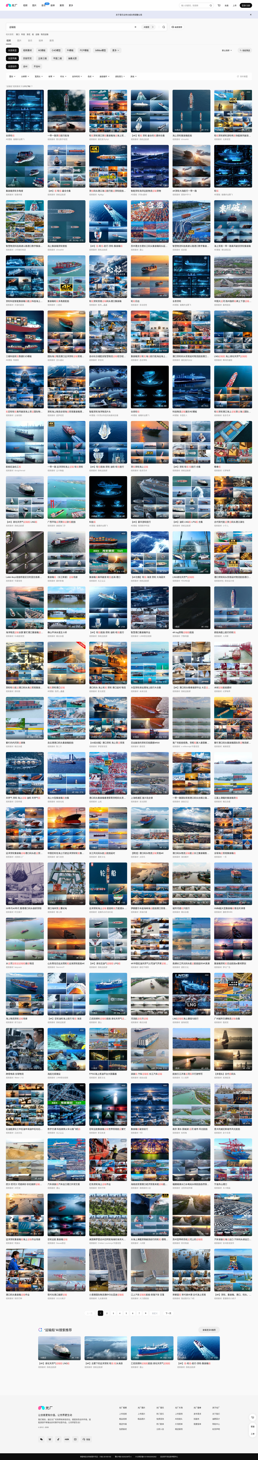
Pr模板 (70, 50)
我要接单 (197, 1424)
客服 (253, 1426)
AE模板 (41, 50)
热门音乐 (160, 1413)
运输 (37, 34)
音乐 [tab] (30, 40)
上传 (234, 5)
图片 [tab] (19, 40)
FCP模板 (84, 50)
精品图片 (141, 1418)
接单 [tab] (41, 40)
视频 (25, 5)
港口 (18, 34)
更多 (71, 5)
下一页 (168, 1313)
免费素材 (123, 1429)
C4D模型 (56, 50)
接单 (53, 5)
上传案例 (179, 1413)
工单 (253, 1433)
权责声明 (216, 1429)
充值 (226, 5)
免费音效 (160, 1418)
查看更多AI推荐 (209, 1329)
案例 (62, 5)
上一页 (89, 1313)
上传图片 (141, 1413)
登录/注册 (246, 5)
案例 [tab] (51, 40)
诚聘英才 (216, 1418)
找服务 (196, 1418)
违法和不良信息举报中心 (169, 1456)
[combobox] (196, 5)
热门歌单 (160, 1424)
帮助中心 (216, 1424)
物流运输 (44, 34)
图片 (34, 5)
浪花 (28, 34)
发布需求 (197, 1413)
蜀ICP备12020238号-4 (123, 1456)
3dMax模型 (100, 50)
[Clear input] (135, 27)
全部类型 (12, 50)
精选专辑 (123, 1424)
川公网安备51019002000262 (145, 1456)
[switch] (148, 27)
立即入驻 (160, 1429)
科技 (23, 34)
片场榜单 (179, 1424)
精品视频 (123, 1418)
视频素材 (27, 50)
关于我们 (216, 1413)
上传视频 (123, 1413)
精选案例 (179, 1429)
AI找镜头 (178, 1418)
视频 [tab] (8, 40)
